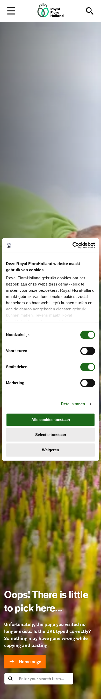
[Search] (90, 11)
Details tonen (73, 404)
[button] (11, 10)
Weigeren (50, 450)
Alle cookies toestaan (50, 419)
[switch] (87, 351)
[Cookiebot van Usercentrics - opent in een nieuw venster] (72, 245)
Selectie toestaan (50, 435)
